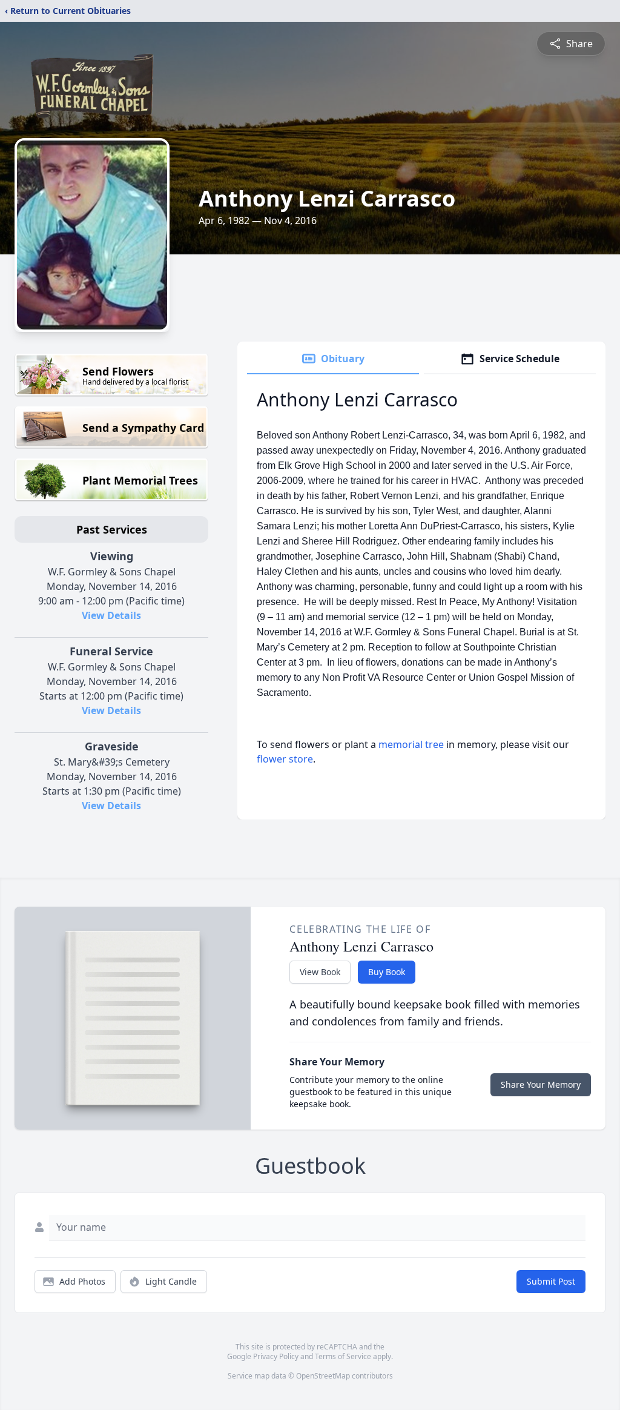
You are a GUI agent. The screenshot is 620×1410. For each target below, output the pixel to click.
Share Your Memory (541, 1084)
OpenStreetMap (323, 1376)
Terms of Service (343, 1356)
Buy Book (386, 972)
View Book (320, 972)
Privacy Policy (275, 1356)
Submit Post (551, 1281)
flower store (285, 759)
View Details (111, 615)
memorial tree (411, 744)
